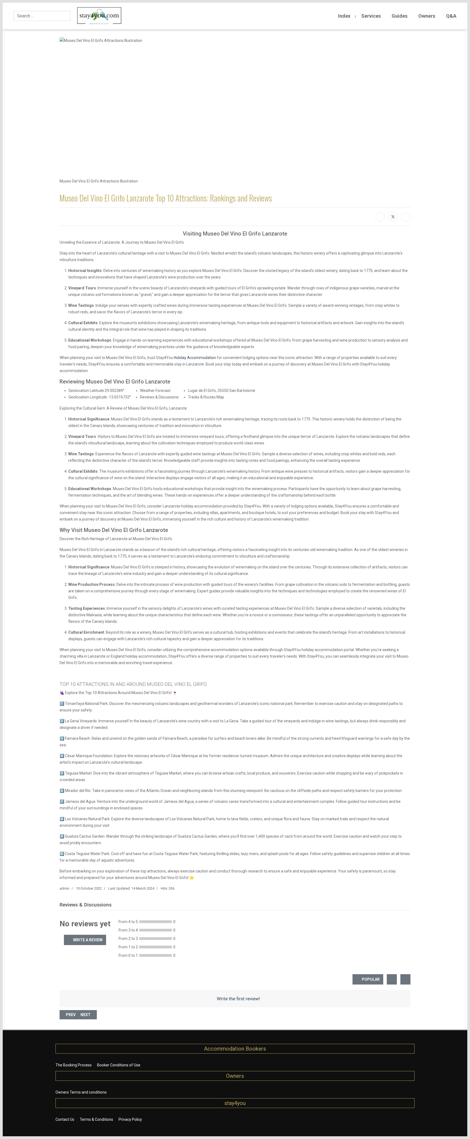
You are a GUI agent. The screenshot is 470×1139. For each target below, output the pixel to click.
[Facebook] (380, 216)
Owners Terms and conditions (81, 1092)
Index (344, 16)
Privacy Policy (130, 1119)
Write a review (87, 940)
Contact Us (64, 1119)
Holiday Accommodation (195, 357)
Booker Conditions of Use (118, 1065)
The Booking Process (73, 1065)
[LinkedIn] (405, 216)
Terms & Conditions (96, 1119)
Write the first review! (238, 998)
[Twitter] (393, 216)
